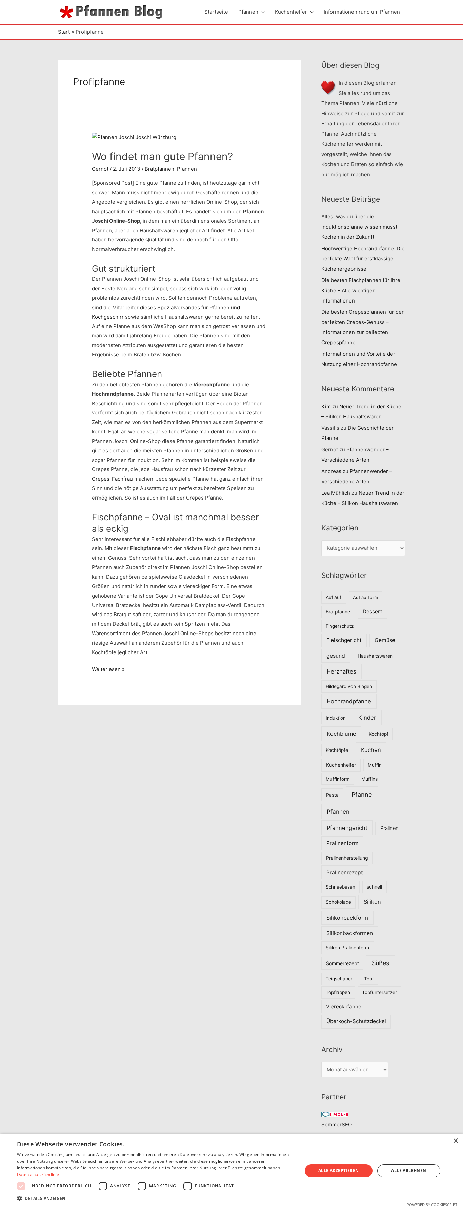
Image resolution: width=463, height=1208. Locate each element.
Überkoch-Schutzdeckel (356, 1021)
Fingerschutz (340, 626)
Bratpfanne (338, 612)
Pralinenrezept (344, 872)
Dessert (372, 611)
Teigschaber (339, 978)
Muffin (375, 765)
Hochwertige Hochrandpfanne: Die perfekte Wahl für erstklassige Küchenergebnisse (363, 258)
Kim (326, 406)
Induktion (336, 718)
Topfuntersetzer (379, 992)
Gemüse (385, 640)
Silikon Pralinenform (347, 947)
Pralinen (389, 828)
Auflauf (333, 597)
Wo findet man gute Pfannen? (162, 156)
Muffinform (338, 779)
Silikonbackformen (349, 933)
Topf (369, 978)
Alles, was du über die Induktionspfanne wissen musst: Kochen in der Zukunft (360, 226)
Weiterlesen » (108, 670)
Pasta (332, 795)
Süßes (380, 963)
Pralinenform (342, 843)
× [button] (455, 1141)
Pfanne (361, 794)
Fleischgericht (344, 640)
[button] (155, 1198)
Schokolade (338, 902)
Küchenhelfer (291, 11)
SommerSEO (336, 1124)
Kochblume (341, 733)
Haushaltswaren (375, 656)
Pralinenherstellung (347, 858)
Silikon (372, 901)
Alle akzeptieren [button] (338, 1170)
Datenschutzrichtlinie (38, 1174)
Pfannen (248, 11)
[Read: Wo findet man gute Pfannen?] (134, 137)
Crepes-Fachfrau (112, 478)
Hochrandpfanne (349, 701)
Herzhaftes (341, 671)
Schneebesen (340, 887)
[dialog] (231, 1171)
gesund (335, 655)
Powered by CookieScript (432, 1204)
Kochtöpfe (337, 750)
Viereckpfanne (343, 1006)
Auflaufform (365, 597)
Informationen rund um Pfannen (362, 11)
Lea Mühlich (335, 493)
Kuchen (371, 749)
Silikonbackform (347, 917)
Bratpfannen (159, 168)
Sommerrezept (342, 963)
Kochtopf (378, 734)
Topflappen (338, 992)
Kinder (367, 717)
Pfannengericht (347, 827)
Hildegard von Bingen (349, 686)
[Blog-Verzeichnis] (334, 1114)
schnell (374, 887)
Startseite (216, 11)
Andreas (331, 471)
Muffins (369, 779)
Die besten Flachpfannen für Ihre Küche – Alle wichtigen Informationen (360, 290)
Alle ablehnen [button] (408, 1170)
